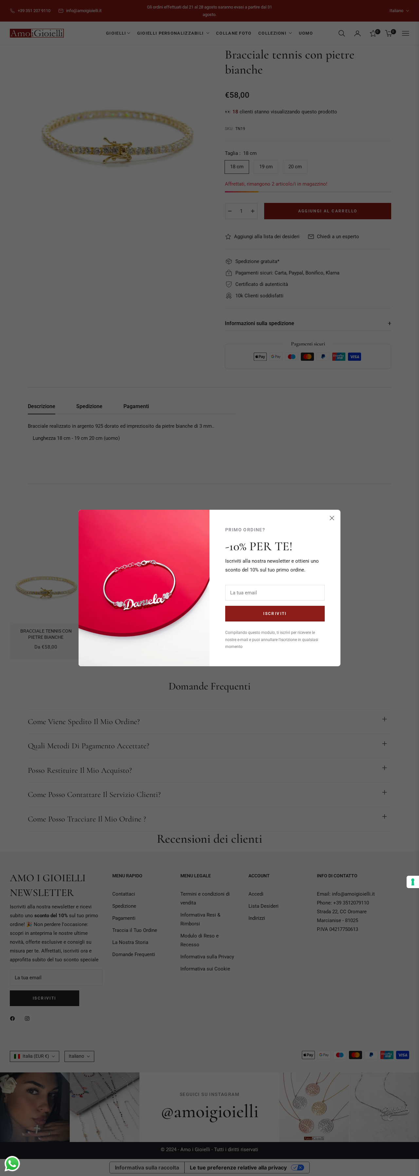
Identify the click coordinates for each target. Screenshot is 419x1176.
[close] (332, 518)
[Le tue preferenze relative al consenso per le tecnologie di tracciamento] (413, 882)
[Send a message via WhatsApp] (12, 1164)
